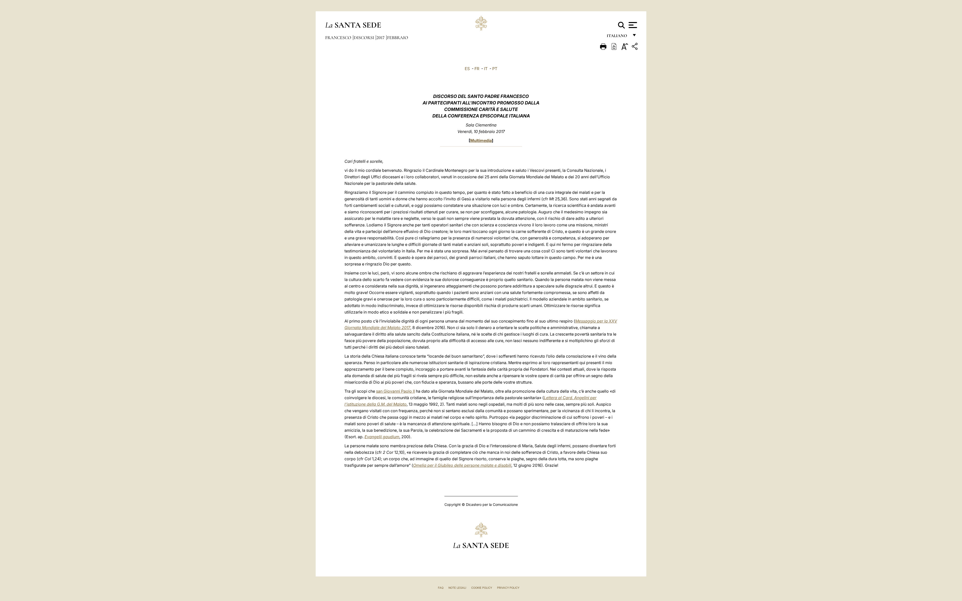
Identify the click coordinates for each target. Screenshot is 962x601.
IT (486, 68)
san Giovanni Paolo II (395, 391)
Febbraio (397, 37)
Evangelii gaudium (382, 436)
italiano (618, 37)
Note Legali (457, 587)
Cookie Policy (481, 587)
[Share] (635, 47)
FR (476, 68)
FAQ (440, 587)
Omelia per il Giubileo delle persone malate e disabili (462, 465)
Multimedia (481, 140)
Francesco (338, 37)
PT (494, 68)
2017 (381, 37)
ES (467, 68)
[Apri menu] (632, 25)
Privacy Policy (508, 587)
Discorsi (364, 37)
